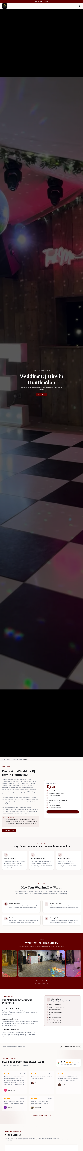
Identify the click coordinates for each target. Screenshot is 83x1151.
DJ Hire (9, 759)
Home (3, 759)
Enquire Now (41, 395)
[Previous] (36, 980)
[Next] (46, 980)
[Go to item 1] (35, 983)
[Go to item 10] (47, 983)
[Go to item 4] (39, 983)
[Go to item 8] (44, 983)
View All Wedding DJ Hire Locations (72, 1046)
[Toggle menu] (79, 6)
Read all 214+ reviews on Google (40, 1115)
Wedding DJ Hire (16, 759)
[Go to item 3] (38, 983)
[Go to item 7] (43, 983)
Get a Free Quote (9, 830)
